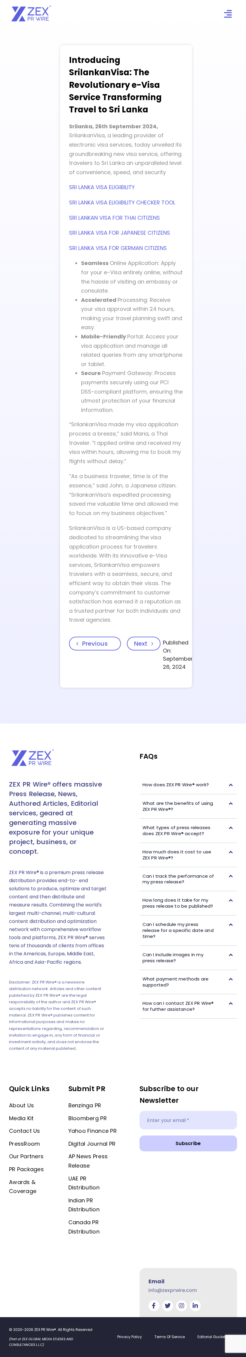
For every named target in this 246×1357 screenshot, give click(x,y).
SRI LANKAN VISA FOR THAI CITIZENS (114, 218)
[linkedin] (195, 1305)
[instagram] (181, 1305)
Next (140, 643)
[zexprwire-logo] (31, 6)
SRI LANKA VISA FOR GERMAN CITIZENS (118, 248)
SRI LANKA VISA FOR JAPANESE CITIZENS (119, 233)
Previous (95, 643)
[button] (188, 785)
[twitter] (167, 1305)
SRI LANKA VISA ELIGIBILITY (102, 187)
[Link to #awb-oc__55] (228, 14)
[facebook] (153, 1305)
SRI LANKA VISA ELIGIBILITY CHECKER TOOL (122, 202)
